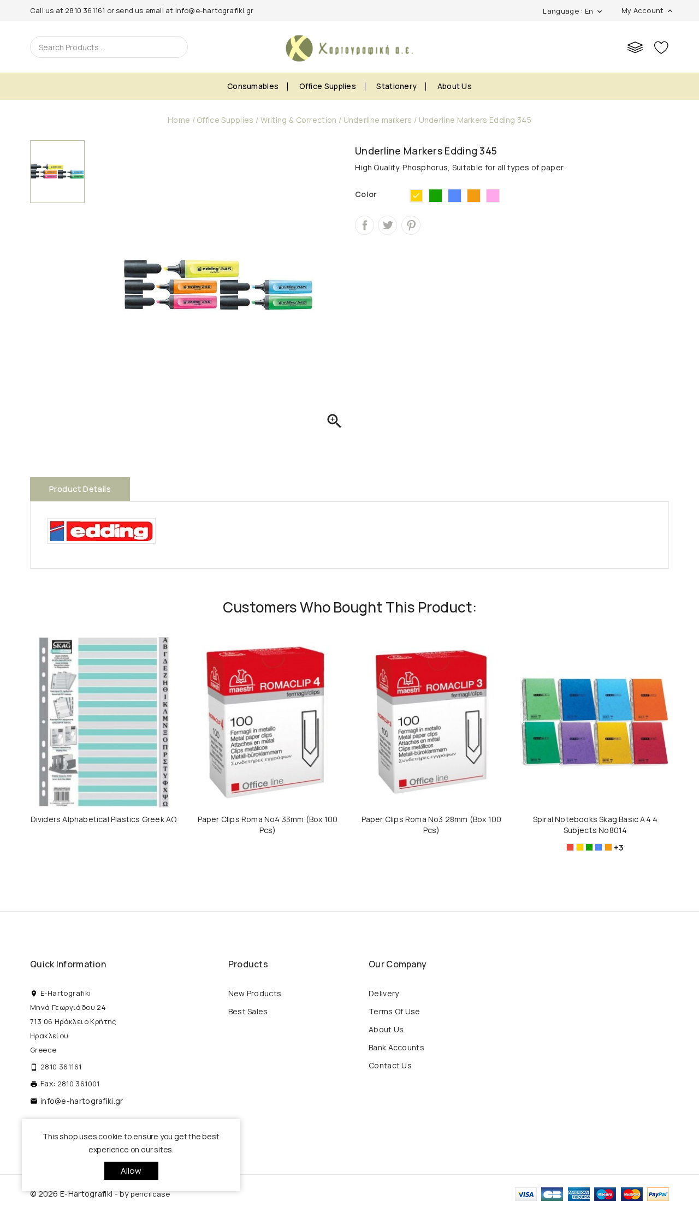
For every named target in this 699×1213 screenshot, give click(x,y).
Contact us (390, 1065)
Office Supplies (328, 86)
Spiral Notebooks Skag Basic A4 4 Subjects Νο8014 (595, 824)
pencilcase (150, 1194)
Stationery (396, 86)
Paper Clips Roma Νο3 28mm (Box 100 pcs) (432, 824)
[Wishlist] (661, 47)
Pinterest (411, 225)
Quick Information (68, 964)
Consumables (253, 86)
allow (131, 1170)
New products (255, 993)
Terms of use (394, 1011)
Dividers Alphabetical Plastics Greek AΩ (104, 819)
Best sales (248, 1011)
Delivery (384, 993)
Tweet (387, 225)
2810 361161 (85, 10)
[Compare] (635, 47)
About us (454, 86)
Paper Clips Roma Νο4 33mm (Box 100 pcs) (268, 824)
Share (365, 225)
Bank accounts (396, 1047)
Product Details (80, 489)
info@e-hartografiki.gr (214, 10)
